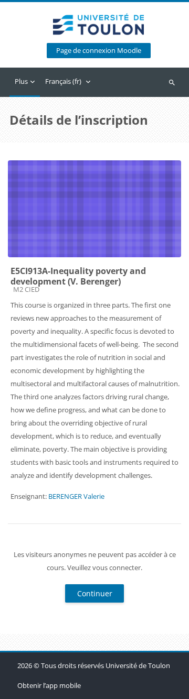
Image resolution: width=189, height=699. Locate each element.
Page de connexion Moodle (98, 50)
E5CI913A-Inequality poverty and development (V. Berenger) (78, 276)
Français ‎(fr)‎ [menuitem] (63, 81)
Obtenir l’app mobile (49, 685)
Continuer (94, 593)
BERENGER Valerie (76, 496)
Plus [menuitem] (21, 81)
